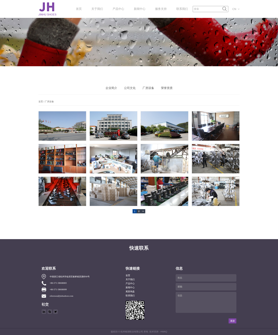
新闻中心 (139, 8)
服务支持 (161, 8)
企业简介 (111, 88)
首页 (79, 8)
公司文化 (130, 88)
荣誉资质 (167, 88)
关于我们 (97, 8)
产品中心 (118, 8)
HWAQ (163, 331)
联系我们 (182, 8)
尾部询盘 (130, 291)
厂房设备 (148, 88)
